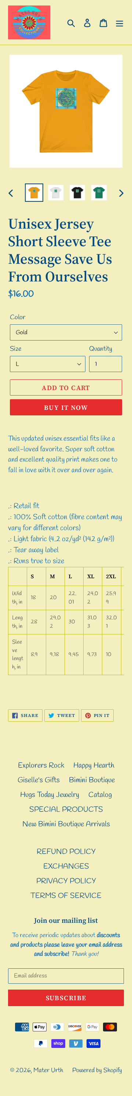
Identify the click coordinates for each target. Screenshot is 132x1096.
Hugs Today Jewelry (49, 795)
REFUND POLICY (66, 852)
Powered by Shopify (97, 1070)
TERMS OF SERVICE (66, 896)
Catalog (100, 795)
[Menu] (119, 22)
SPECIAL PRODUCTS (66, 810)
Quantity (100, 349)
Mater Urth (48, 1070)
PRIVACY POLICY (66, 881)
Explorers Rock (41, 766)
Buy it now (66, 407)
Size (16, 349)
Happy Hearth (93, 766)
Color (17, 317)
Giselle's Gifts (39, 780)
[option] (34, 193)
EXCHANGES (66, 866)
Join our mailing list (66, 920)
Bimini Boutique (92, 780)
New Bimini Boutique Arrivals (66, 824)
